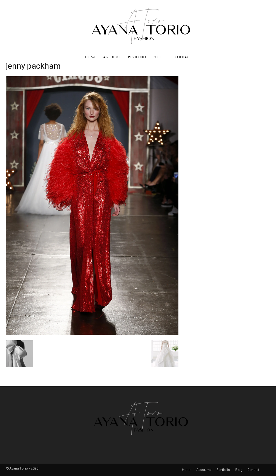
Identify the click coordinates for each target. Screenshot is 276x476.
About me (111, 56)
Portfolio (137, 56)
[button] (263, 57)
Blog (158, 56)
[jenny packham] (92, 333)
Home (90, 56)
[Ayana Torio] (138, 25)
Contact (183, 56)
